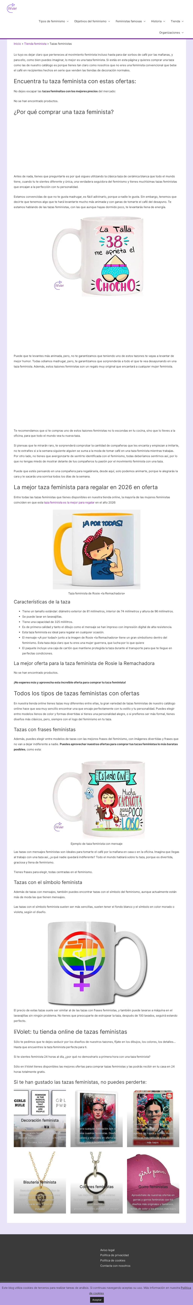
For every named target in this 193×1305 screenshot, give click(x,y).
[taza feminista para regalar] (96, 549)
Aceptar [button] (97, 1299)
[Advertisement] (96, 145)
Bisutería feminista (39, 1182)
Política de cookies (112, 1260)
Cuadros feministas (96, 1120)
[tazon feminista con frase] (96, 798)
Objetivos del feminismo (90, 21)
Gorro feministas (153, 1186)
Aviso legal (107, 1250)
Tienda (175, 21)
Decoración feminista (40, 1120)
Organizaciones (169, 32)
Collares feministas (96, 1186)
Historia (156, 21)
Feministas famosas (129, 21)
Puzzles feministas (153, 1116)
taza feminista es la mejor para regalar (69, 502)
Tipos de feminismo (52, 21)
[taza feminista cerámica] (96, 255)
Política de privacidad (114, 1255)
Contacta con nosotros (115, 1265)
